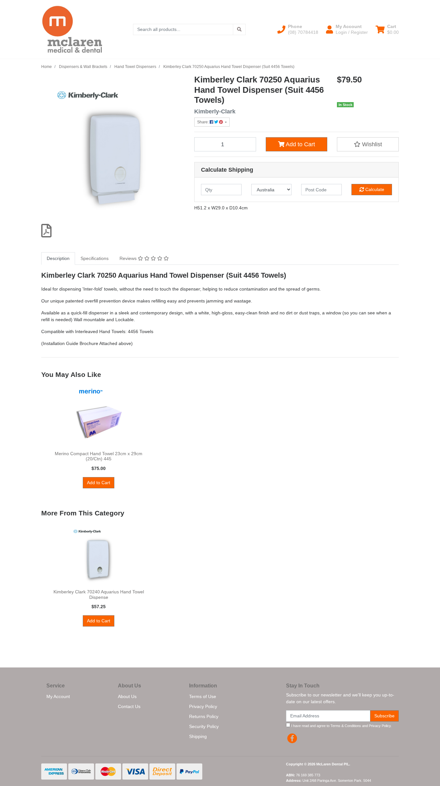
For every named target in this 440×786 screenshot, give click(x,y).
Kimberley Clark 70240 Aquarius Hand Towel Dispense (98, 594)
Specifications (95, 258)
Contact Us (129, 706)
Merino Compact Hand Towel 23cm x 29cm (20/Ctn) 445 (98, 456)
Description (58, 258)
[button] (297, 29)
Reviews (129, 258)
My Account (58, 696)
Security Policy (204, 726)
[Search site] (239, 29)
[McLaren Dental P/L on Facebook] (292, 738)
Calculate (374, 189)
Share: (203, 122)
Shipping (198, 736)
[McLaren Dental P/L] (72, 29)
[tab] (58, 258)
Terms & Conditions (345, 726)
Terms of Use (202, 696)
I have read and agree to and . (341, 726)
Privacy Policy (203, 706)
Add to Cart (299, 144)
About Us (127, 696)
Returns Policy (203, 716)
